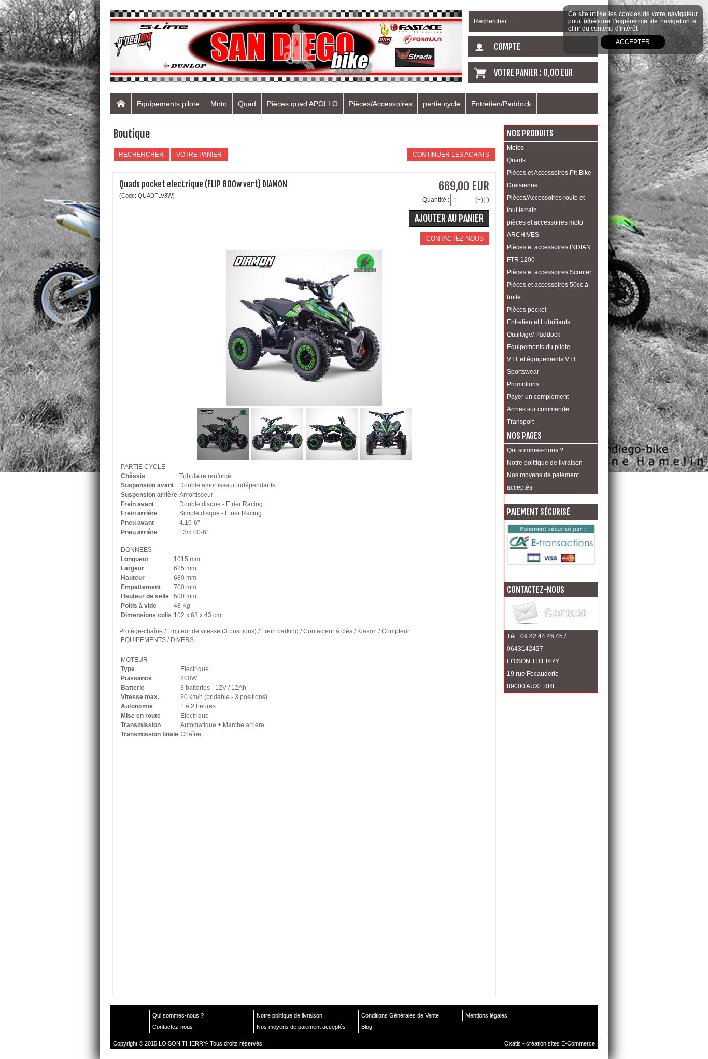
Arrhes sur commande (538, 409)
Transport (520, 421)
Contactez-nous (172, 1027)
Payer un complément (538, 396)
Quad (247, 104)
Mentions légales (486, 1015)
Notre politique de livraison (545, 462)
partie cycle (441, 104)
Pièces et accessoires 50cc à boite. (547, 291)
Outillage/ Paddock (533, 334)
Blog (366, 1027)
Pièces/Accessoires (380, 104)
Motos (515, 147)
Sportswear (523, 371)
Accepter (633, 42)
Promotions (523, 384)
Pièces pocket (526, 309)
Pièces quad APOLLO (302, 104)
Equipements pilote (168, 104)
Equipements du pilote (538, 347)
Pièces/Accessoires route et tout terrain (546, 204)
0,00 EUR (558, 72)
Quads (516, 160)
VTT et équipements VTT (541, 359)
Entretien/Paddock (501, 104)
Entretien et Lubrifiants (538, 322)
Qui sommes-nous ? (535, 450)
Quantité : (435, 199)
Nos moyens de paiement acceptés (543, 481)
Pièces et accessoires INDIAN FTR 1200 (549, 253)
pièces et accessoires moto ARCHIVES (545, 229)
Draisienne (522, 185)
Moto (218, 104)
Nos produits (530, 133)
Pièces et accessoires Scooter (549, 272)
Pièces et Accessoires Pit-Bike (549, 172)
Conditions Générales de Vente (400, 1015)
